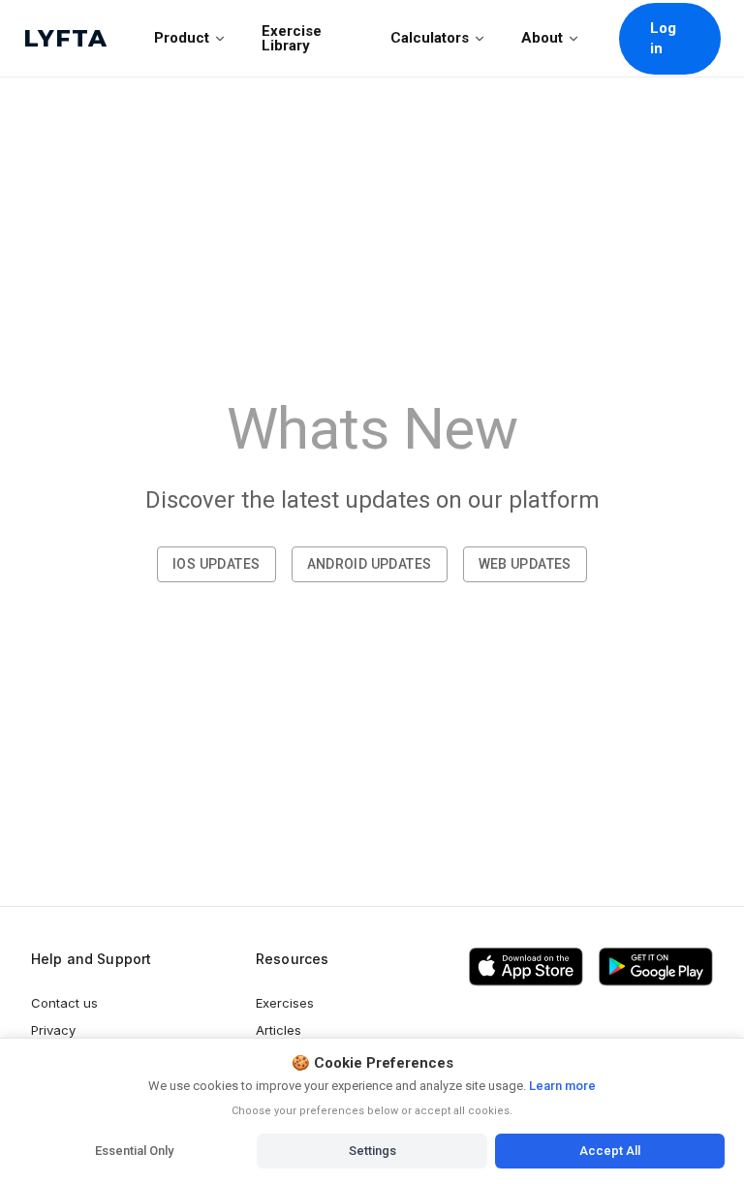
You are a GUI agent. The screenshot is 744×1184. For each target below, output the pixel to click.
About (542, 38)
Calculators (429, 38)
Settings (372, 1150)
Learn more (561, 1085)
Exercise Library (292, 38)
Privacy (53, 1030)
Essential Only (134, 1150)
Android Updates (369, 564)
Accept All (609, 1150)
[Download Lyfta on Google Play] (656, 967)
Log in (663, 38)
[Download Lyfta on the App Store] (526, 967)
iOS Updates (216, 564)
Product (181, 38)
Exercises (285, 1003)
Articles (278, 1030)
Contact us (64, 1003)
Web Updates (525, 564)
